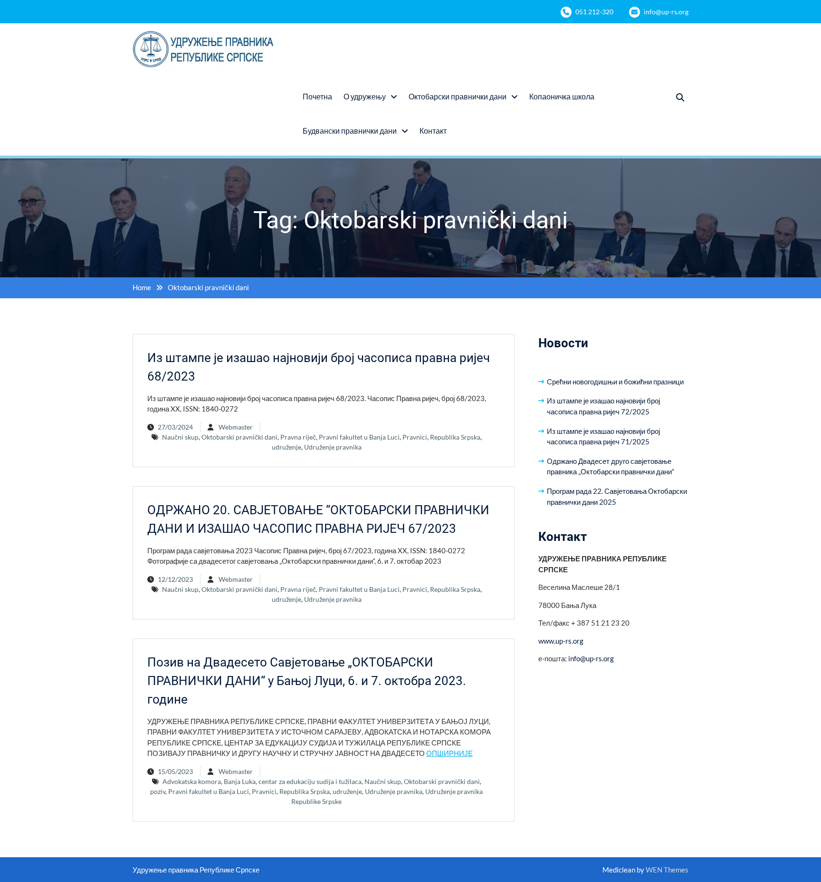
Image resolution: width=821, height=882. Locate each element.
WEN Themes (667, 869)
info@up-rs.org (666, 12)
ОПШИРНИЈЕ (449, 753)
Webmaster (236, 427)
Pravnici (414, 437)
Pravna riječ (298, 437)
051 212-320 (594, 12)
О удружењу (365, 96)
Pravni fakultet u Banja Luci (359, 437)
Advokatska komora (191, 781)
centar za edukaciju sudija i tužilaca (310, 781)
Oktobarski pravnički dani (239, 437)
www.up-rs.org (560, 641)
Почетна (317, 96)
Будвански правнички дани (350, 130)
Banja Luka (240, 781)
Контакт (433, 130)
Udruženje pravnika (333, 447)
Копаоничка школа (561, 96)
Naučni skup (180, 437)
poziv (157, 791)
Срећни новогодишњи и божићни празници (615, 381)
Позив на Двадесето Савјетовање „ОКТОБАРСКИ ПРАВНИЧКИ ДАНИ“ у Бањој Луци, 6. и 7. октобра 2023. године (306, 680)
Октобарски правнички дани (457, 96)
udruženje (286, 447)
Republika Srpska (455, 437)
